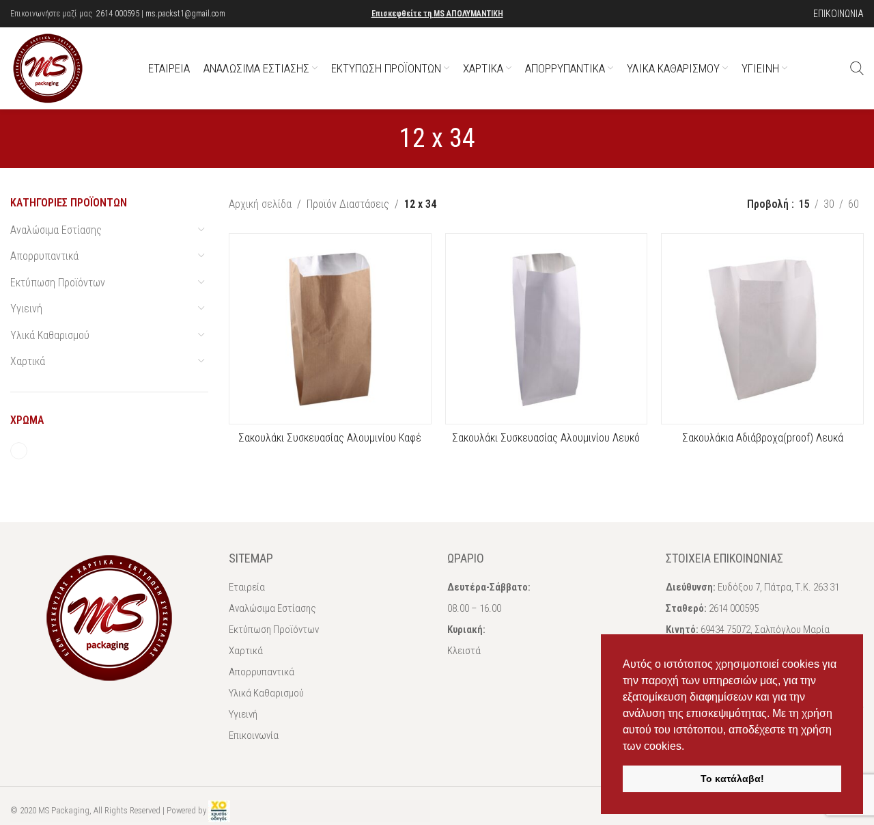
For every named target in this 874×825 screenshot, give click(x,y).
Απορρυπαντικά (44, 255)
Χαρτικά (27, 361)
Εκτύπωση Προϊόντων (57, 282)
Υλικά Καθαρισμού (49, 335)
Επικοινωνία (254, 735)
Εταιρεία (247, 587)
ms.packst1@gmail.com (185, 13)
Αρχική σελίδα (260, 204)
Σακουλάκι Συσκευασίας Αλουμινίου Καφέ (329, 437)
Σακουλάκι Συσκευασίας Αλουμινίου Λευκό (546, 437)
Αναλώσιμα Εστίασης (56, 230)
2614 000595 (117, 13)
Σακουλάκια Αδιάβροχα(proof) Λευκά (762, 437)
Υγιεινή (26, 308)
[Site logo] (47, 67)
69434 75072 (725, 629)
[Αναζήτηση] (857, 68)
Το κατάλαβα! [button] (732, 778)
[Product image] (762, 328)
